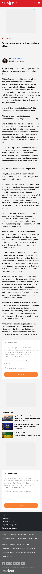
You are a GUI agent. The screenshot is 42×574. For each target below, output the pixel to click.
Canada (8, 38)
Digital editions (22, 534)
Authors (31, 534)
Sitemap (30, 538)
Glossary (4, 534)
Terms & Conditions (8, 552)
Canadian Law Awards (9, 528)
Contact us (20, 544)
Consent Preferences (18, 548)
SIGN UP (21, 374)
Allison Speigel (16, 58)
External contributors (8, 538)
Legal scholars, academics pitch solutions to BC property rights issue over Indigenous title (27, 418)
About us (12, 544)
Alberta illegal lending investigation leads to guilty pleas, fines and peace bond (26, 426)
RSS (36, 538)
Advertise (5, 544)
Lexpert (4, 515)
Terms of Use (31, 548)
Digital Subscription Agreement (25, 552)
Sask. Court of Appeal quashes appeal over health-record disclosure (27, 434)
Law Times (5, 518)
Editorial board (21, 538)
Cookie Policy (6, 548)
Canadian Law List (8, 521)
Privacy (28, 544)
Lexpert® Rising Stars (9, 525)
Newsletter (12, 534)
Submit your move (7, 556)
